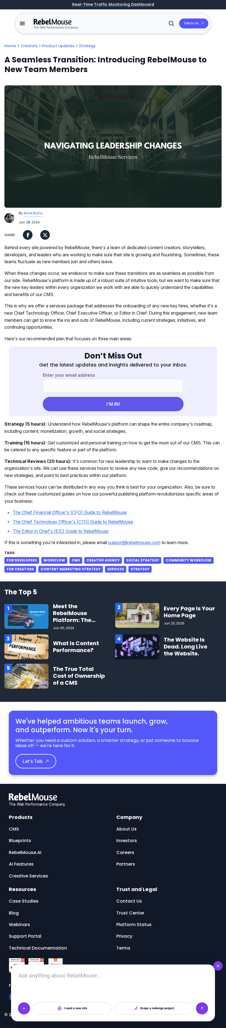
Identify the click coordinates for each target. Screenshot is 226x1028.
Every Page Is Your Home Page (189, 612)
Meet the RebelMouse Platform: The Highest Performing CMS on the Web (76, 623)
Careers (125, 852)
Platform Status (134, 924)
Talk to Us (191, 23)
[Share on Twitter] (45, 235)
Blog (14, 913)
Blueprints (20, 840)
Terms (123, 948)
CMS (14, 829)
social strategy (142, 560)
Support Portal (25, 936)
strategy (140, 569)
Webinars (19, 924)
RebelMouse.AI (25, 852)
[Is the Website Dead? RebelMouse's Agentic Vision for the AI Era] (137, 646)
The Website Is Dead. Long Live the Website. (185, 646)
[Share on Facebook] (28, 235)
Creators (29, 46)
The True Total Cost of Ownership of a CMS (79, 676)
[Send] (202, 1008)
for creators (20, 569)
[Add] (24, 1008)
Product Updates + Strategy (69, 46)
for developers (22, 560)
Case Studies (24, 901)
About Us (126, 829)
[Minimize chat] (218, 966)
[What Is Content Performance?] (26, 646)
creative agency (103, 560)
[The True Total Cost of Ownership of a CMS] (26, 676)
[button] (22, 23)
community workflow (188, 560)
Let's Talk (33, 761)
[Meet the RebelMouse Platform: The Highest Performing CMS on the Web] (26, 616)
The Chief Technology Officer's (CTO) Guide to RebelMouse (73, 521)
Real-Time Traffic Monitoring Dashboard (113, 4)
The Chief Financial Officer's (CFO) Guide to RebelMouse (70, 512)
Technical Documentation (38, 948)
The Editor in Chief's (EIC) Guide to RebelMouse (61, 531)
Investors (126, 840)
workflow (54, 560)
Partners (125, 864)
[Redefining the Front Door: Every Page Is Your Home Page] (137, 615)
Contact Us (129, 901)
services (115, 569)
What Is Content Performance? (76, 646)
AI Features (21, 864)
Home (10, 46)
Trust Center (130, 913)
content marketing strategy (71, 569)
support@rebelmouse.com (134, 542)
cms (76, 560)
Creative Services (28, 876)
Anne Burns (33, 213)
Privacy (124, 936)
